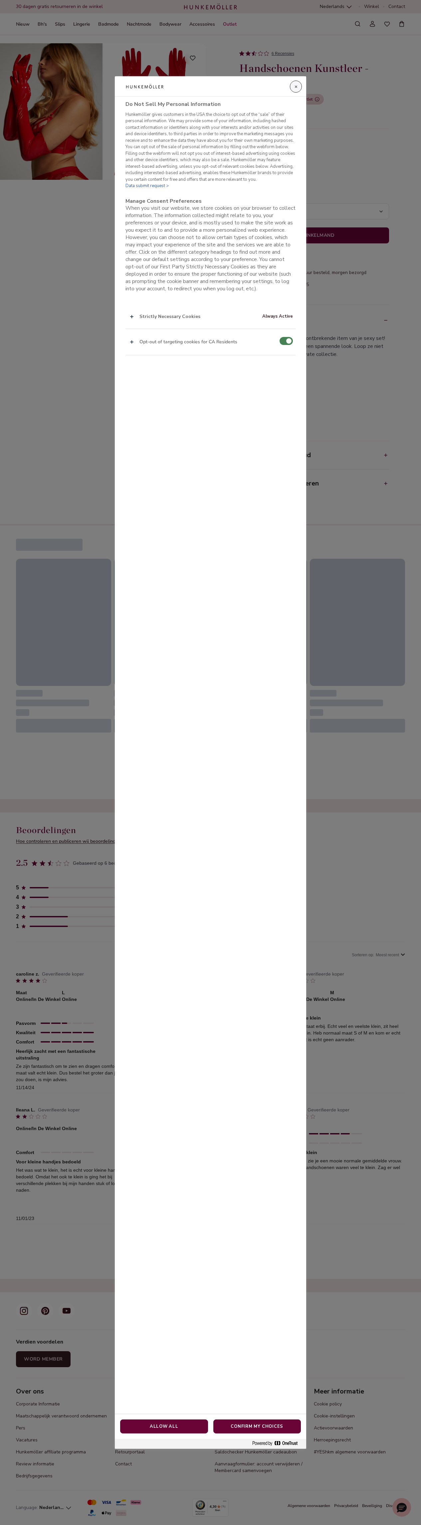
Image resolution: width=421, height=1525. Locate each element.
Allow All (164, 1426)
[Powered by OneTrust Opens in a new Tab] (277, 1443)
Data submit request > (147, 186)
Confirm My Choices (257, 1426)
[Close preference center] (296, 86)
